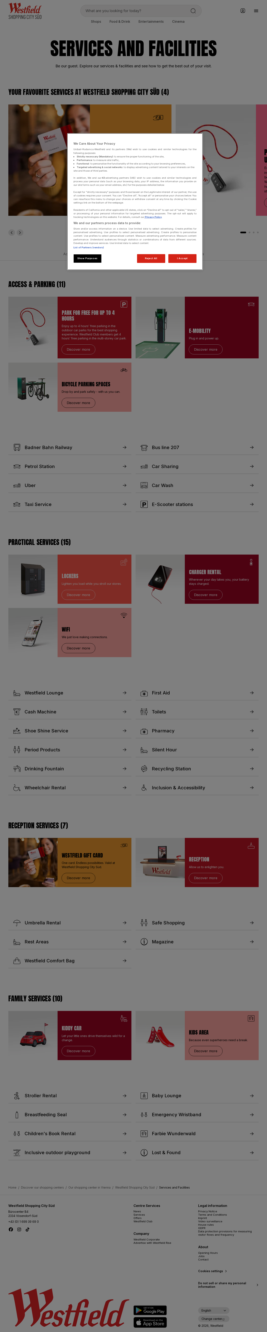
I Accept (182, 258)
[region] (135, 201)
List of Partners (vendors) (88, 247)
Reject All (151, 258)
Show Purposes (87, 258)
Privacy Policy (153, 217)
